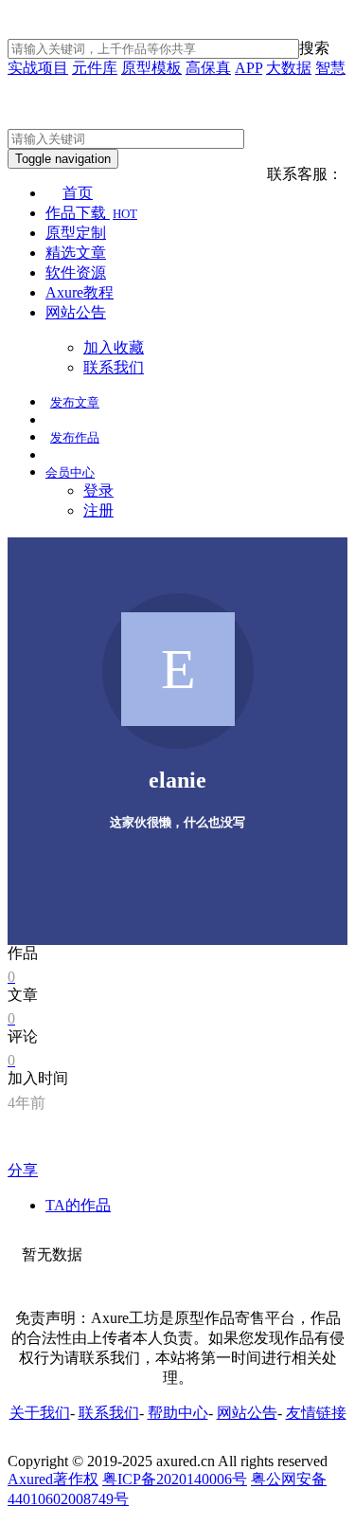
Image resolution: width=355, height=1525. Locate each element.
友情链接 (316, 1413)
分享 (23, 1170)
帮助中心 (178, 1413)
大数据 (288, 68)
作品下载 (91, 213)
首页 (77, 193)
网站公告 (75, 312)
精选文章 (75, 253)
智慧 (330, 68)
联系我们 (113, 367)
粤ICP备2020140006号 (174, 1479)
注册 (98, 510)
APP (248, 68)
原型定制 (75, 233)
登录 (98, 490)
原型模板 (151, 68)
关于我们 (39, 1413)
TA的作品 (78, 1205)
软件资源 (75, 272)
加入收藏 (113, 347)
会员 (70, 472)
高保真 (208, 68)
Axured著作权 (53, 1479)
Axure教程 (79, 292)
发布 (74, 402)
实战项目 (38, 68)
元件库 (94, 68)
